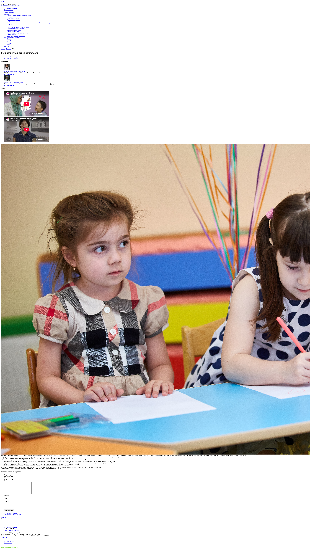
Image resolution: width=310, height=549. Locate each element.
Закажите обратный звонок (8, 5)
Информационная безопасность (16, 28)
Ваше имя (6, 495)
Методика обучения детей (11, 58)
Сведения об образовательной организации (19, 15)
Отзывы (9, 43)
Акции (9, 44)
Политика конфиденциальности (9, 538)
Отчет (8, 21)
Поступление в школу (13, 18)
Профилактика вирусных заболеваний (17, 33)
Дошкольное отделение (13, 20)
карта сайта (4, 537)
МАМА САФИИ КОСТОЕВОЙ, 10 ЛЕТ (15, 71)
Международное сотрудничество (16, 36)
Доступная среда (11, 34)
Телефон (6, 501)
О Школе (6, 14)
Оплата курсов (8, 543)
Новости (9, 24)
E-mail (5, 498)
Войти (18, 5)
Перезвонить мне (8, 10)
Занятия (9, 39)
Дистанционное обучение (14, 30)
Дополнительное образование (12, 37)
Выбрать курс (7, 475)
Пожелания (7, 481)
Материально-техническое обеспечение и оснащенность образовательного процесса (30, 23)
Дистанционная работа (13, 31)
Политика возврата (9, 541)
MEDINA (3, 1)
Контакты (6, 46)
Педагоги (9, 40)
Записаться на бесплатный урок (12, 514)
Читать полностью (9, 74)
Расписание (10, 25)
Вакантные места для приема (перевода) (18, 27)
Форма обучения (8, 478)
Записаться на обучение (10, 8)
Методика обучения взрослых (12, 57)
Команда (9, 17)
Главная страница (9, 12)
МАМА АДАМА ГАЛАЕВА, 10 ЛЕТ (14, 82)
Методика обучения (12, 41)
